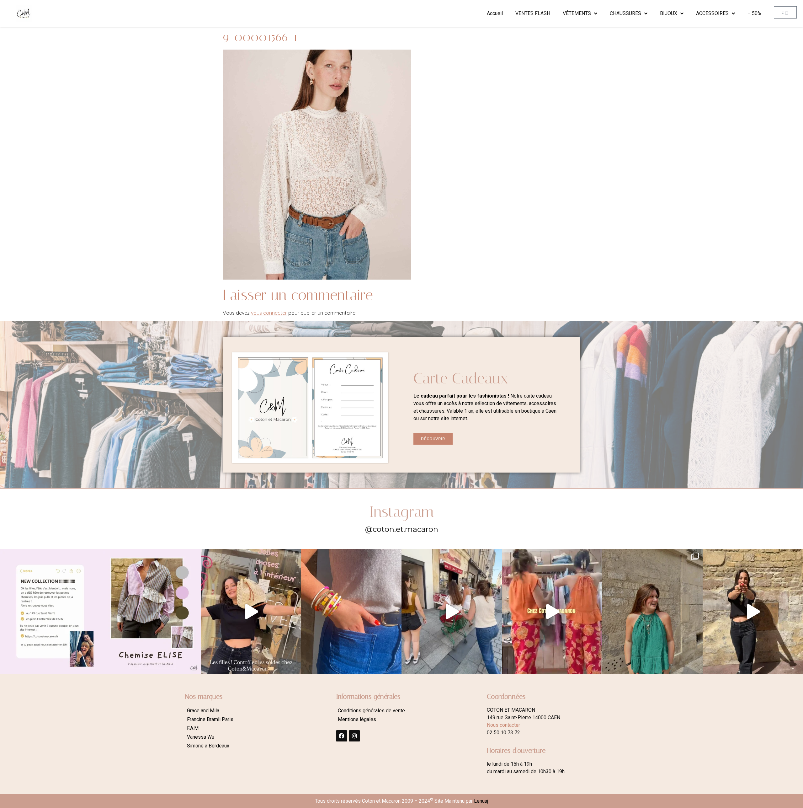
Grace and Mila (203, 711)
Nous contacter (503, 725)
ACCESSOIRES (712, 13)
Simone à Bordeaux (208, 746)
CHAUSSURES (625, 13)
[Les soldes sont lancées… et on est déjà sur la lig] (452, 611)
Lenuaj (481, 801)
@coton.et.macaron (401, 529)
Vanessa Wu (200, 737)
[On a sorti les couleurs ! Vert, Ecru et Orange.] (652, 611)
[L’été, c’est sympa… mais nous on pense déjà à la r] (50, 611)
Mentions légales (357, 719)
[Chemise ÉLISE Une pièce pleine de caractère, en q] (150, 611)
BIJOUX (668, 13)
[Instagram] (354, 735)
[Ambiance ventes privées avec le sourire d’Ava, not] (753, 611)
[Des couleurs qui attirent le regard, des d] (351, 611)
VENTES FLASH (532, 13)
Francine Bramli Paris (210, 719)
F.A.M (193, 728)
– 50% (754, 13)
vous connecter (269, 313)
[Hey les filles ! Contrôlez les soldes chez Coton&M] (251, 611)
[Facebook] (341, 735)
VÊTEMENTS (577, 13)
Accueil (495, 13)
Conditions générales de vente (371, 711)
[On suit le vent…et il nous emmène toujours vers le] (552, 611)
